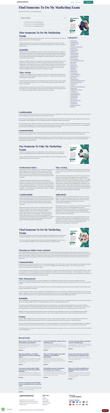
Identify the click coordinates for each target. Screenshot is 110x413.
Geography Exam (75, 44)
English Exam (73, 51)
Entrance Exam (74, 103)
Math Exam (73, 68)
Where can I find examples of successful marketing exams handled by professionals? (54, 355)
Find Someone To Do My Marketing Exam (34, 26)
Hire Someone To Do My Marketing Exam (34, 22)
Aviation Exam (74, 70)
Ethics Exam (73, 64)
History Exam (74, 62)
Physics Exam (74, 48)
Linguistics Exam (74, 42)
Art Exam (73, 85)
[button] (88, 2)
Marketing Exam (74, 67)
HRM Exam (73, 106)
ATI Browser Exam (75, 76)
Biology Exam (74, 41)
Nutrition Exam (74, 57)
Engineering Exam (75, 53)
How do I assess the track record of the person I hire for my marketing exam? (78, 354)
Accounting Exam (75, 93)
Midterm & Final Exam (76, 105)
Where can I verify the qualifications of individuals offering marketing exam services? (78, 369)
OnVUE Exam (73, 91)
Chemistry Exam (74, 54)
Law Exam (73, 45)
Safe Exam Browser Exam (76, 82)
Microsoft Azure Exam (76, 100)
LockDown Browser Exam (76, 90)
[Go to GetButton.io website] (3, 411)
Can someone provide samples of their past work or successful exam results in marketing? (29, 369)
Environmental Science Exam (77, 60)
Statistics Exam (74, 96)
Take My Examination (39, 410)
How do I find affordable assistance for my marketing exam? (55, 341)
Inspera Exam (74, 88)
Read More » (21, 350)
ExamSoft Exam (74, 97)
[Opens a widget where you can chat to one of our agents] (105, 410)
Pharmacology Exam (75, 94)
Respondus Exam (75, 79)
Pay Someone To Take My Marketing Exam (35, 24)
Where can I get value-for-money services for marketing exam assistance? (30, 341)
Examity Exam (74, 71)
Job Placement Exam (76, 74)
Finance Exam (74, 65)
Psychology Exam (75, 56)
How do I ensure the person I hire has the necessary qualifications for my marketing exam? (30, 384)
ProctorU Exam (74, 83)
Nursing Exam (74, 102)
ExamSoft (78, 2)
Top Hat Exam (74, 99)
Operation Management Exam (78, 80)
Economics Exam (74, 59)
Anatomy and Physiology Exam (78, 87)
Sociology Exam (74, 73)
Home (72, 2)
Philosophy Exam (74, 50)
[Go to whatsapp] (3, 409)
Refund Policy (45, 401)
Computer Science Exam (76, 47)
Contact (44, 398)
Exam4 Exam (73, 77)
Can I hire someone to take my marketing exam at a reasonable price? (79, 341)
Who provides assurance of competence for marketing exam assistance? (54, 368)
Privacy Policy (45, 400)
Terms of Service (46, 403)
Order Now (44, 404)
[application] (80, 2)
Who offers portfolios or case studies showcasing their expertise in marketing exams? (29, 355)
